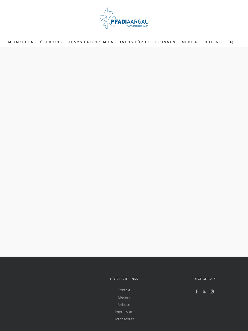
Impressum (124, 311)
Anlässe (124, 304)
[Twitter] (204, 291)
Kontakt (124, 289)
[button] (232, 42)
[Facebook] (197, 291)
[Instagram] (212, 291)
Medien (124, 297)
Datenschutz (124, 318)
